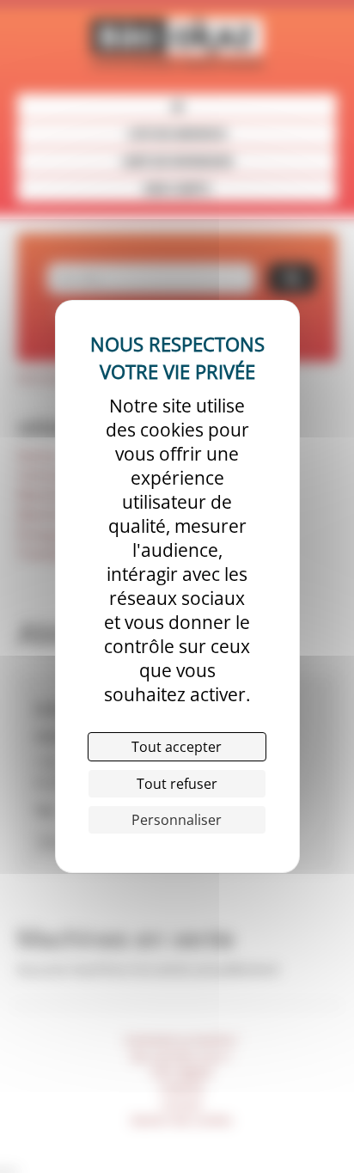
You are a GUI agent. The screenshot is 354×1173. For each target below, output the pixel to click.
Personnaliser (176, 819)
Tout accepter (176, 746)
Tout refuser (177, 783)
